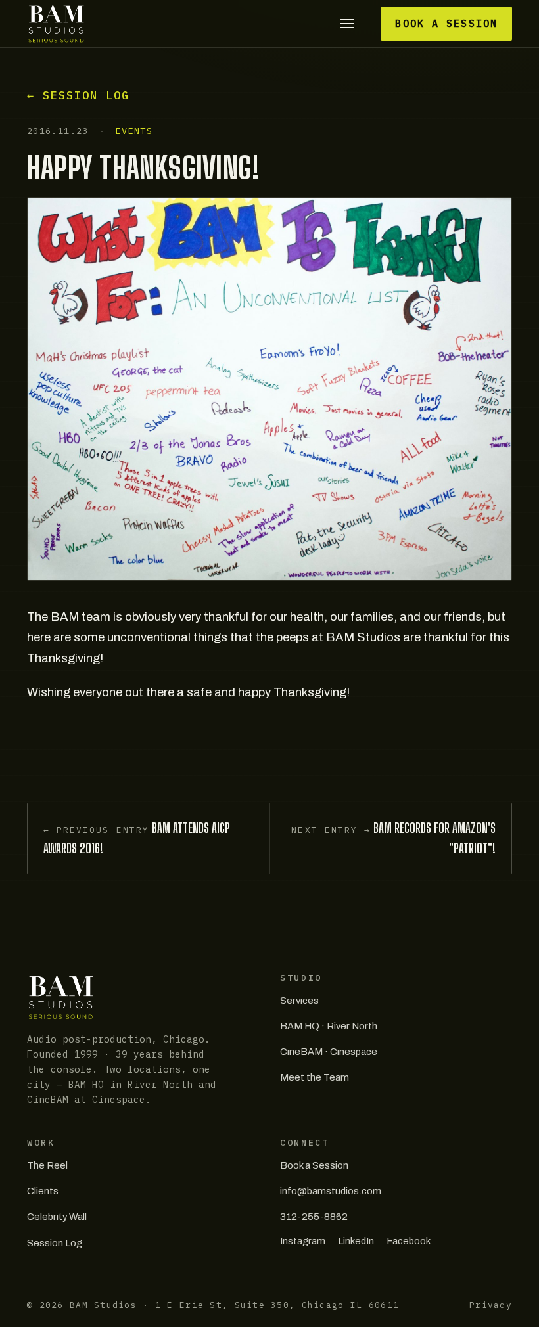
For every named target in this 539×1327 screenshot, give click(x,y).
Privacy (490, 1305)
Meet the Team (314, 1077)
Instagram (302, 1241)
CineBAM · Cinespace (328, 1051)
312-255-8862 (314, 1216)
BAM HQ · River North (328, 1026)
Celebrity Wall (57, 1216)
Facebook (409, 1241)
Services (299, 1000)
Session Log (54, 1243)
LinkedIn (356, 1241)
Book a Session (446, 23)
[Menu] (347, 24)
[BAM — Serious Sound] (56, 23)
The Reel (47, 1165)
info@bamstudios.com (330, 1191)
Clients (43, 1191)
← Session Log (78, 95)
